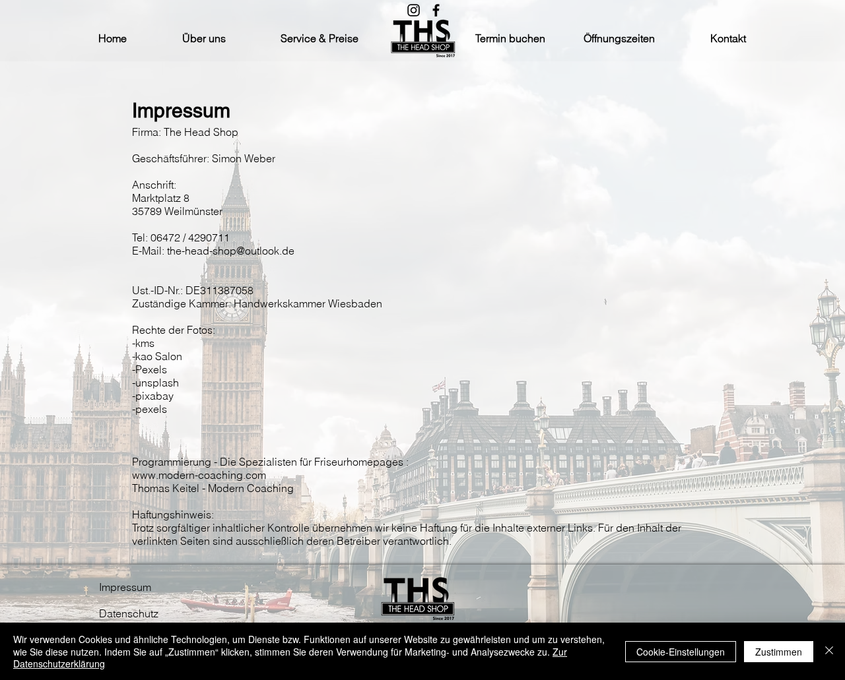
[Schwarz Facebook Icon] (436, 10)
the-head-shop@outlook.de (230, 250)
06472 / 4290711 (190, 237)
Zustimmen (778, 651)
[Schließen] (829, 651)
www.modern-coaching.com (200, 474)
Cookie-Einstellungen (680, 651)
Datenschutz (128, 613)
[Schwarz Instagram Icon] (413, 10)
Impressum (125, 587)
